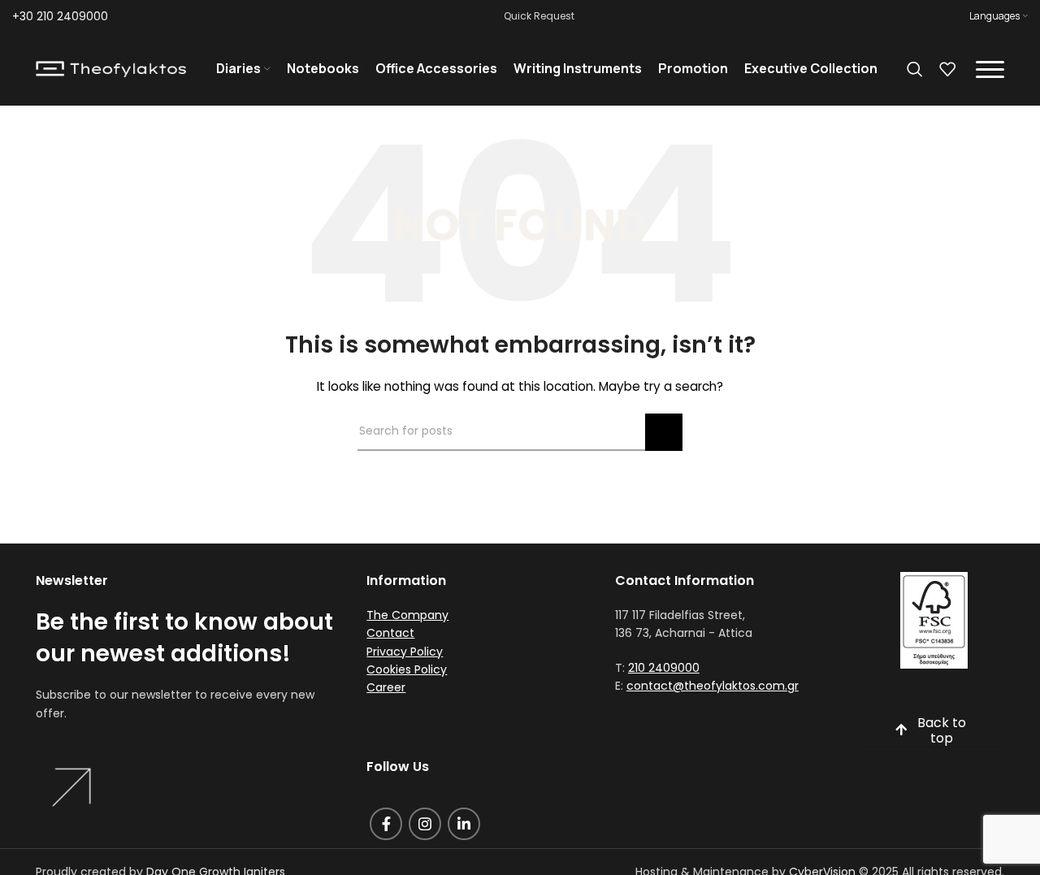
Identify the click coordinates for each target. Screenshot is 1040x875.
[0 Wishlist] (947, 69)
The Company (407, 615)
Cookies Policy (406, 669)
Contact (390, 633)
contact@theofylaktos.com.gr (712, 686)
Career (385, 687)
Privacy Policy (404, 651)
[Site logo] (111, 68)
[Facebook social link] (386, 824)
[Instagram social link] (425, 824)
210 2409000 (664, 668)
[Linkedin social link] (464, 824)
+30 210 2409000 (60, 16)
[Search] (915, 69)
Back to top (941, 731)
